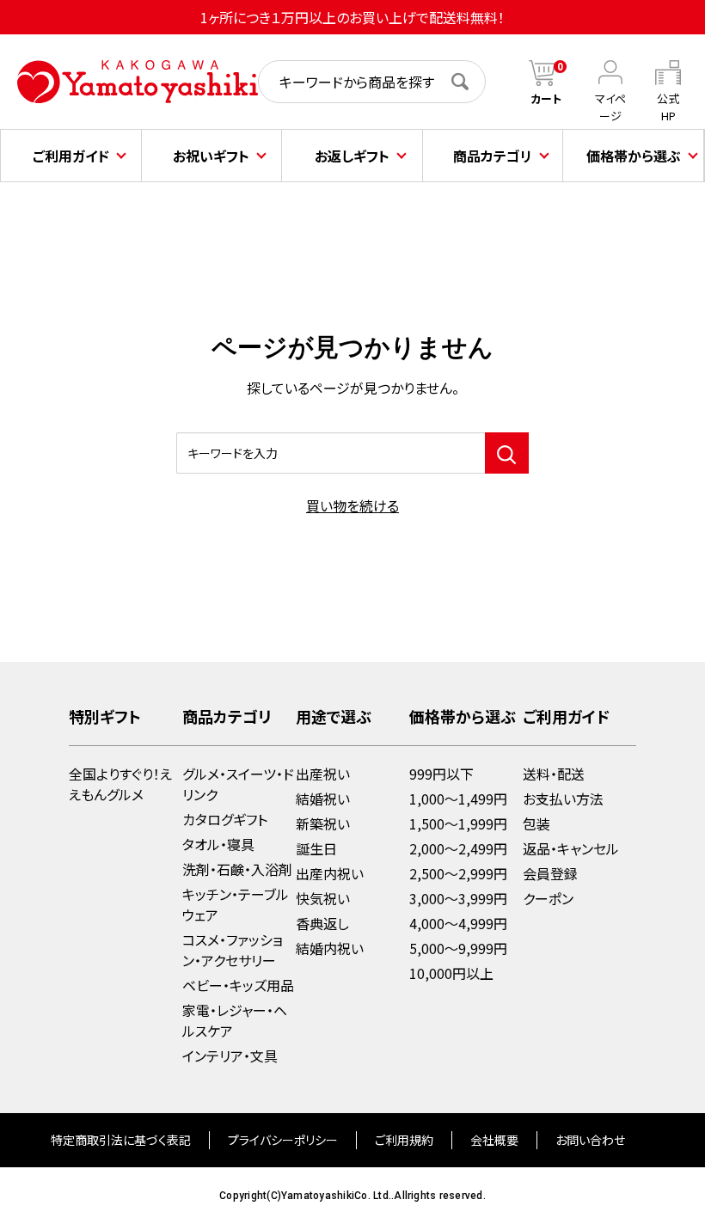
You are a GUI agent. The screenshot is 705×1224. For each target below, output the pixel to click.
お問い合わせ (590, 1139)
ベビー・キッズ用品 (238, 985)
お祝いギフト (211, 155)
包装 (536, 823)
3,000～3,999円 (458, 898)
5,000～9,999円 (458, 948)
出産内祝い (330, 873)
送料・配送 (554, 773)
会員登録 (550, 873)
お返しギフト (352, 155)
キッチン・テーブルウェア (235, 904)
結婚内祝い (330, 948)
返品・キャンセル (571, 848)
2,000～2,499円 (458, 848)
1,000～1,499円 (458, 798)
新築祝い (323, 823)
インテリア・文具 (230, 1055)
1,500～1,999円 (458, 823)
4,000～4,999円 (458, 923)
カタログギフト (224, 819)
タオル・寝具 (218, 844)
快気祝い (323, 898)
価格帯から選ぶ (633, 155)
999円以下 (441, 773)
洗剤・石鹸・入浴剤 (237, 869)
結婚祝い (323, 798)
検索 (468, 81)
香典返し (322, 923)
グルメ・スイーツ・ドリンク (238, 784)
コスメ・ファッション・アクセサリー (232, 949)
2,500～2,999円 (458, 873)
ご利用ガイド (71, 155)
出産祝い (323, 773)
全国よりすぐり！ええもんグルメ (120, 784)
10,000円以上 (451, 973)
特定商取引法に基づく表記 (121, 1139)
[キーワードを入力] (507, 453)
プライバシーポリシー (283, 1139)
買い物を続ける (352, 505)
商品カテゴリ (492, 155)
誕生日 (316, 848)
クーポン (548, 898)
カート (546, 98)
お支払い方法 (563, 798)
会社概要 (494, 1139)
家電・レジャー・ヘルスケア (234, 1020)
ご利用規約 (404, 1139)
